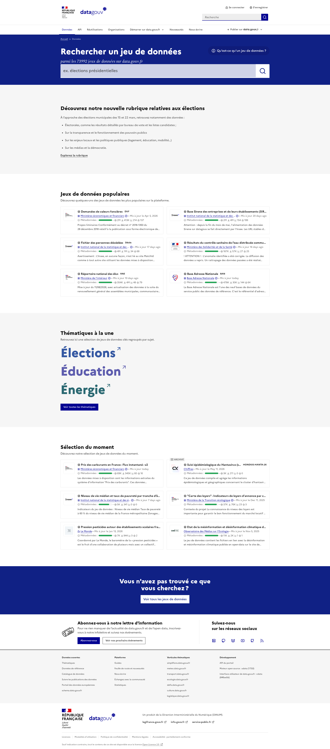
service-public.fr (201, 722)
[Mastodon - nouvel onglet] (223, 640)
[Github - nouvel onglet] (252, 640)
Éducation (90, 370)
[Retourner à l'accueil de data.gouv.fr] (93, 12)
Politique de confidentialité (114, 737)
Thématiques (68, 663)
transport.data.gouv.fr (178, 674)
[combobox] (235, 17)
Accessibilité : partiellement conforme (171, 737)
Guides (117, 663)
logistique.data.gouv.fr (178, 696)
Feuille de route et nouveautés (129, 668)
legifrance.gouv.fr (152, 722)
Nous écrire (195, 29)
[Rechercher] (263, 71)
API (79, 29)
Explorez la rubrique (74, 155)
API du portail (226, 663)
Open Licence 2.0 (151, 744)
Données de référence (73, 668)
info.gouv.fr (178, 722)
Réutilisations (95, 29)
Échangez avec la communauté (129, 679)
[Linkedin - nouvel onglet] (213, 640)
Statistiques (120, 685)
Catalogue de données (73, 674)
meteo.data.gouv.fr (176, 668)
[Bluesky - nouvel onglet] (233, 640)
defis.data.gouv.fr (175, 685)
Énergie (82, 388)
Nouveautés (176, 29)
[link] (234, 7)
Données (67, 29)
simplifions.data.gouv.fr (178, 663)
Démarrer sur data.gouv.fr (145, 29)
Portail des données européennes (78, 685)
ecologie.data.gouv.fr (177, 679)
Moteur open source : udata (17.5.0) (237, 668)
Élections (88, 352)
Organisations (116, 29)
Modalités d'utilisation (85, 737)
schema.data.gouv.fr (72, 690)
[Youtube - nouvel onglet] (242, 640)
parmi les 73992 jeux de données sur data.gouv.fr (101, 61)
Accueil (64, 39)
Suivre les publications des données (79, 679)
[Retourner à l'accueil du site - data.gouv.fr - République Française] (102, 718)
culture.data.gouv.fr (177, 690)
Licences (66, 737)
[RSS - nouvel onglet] (261, 640)
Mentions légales (140, 737)
